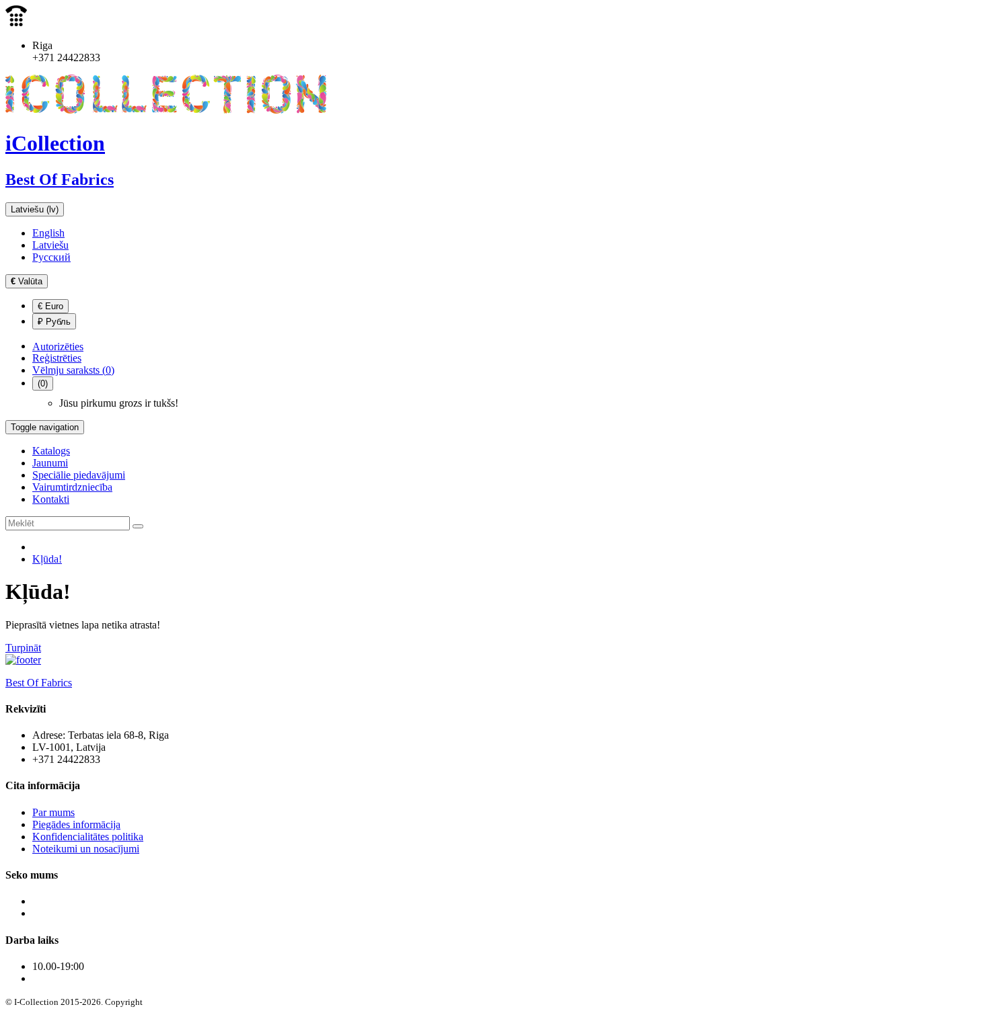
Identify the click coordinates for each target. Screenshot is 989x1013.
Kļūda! (47, 559)
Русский (51, 257)
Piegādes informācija (76, 824)
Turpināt (23, 647)
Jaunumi (50, 463)
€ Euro (50, 306)
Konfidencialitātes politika (87, 836)
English (48, 233)
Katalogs (51, 450)
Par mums (53, 812)
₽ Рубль (54, 322)
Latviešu (50, 245)
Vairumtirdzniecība (72, 487)
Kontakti (50, 499)
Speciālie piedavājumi (78, 475)
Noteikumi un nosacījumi (85, 848)
